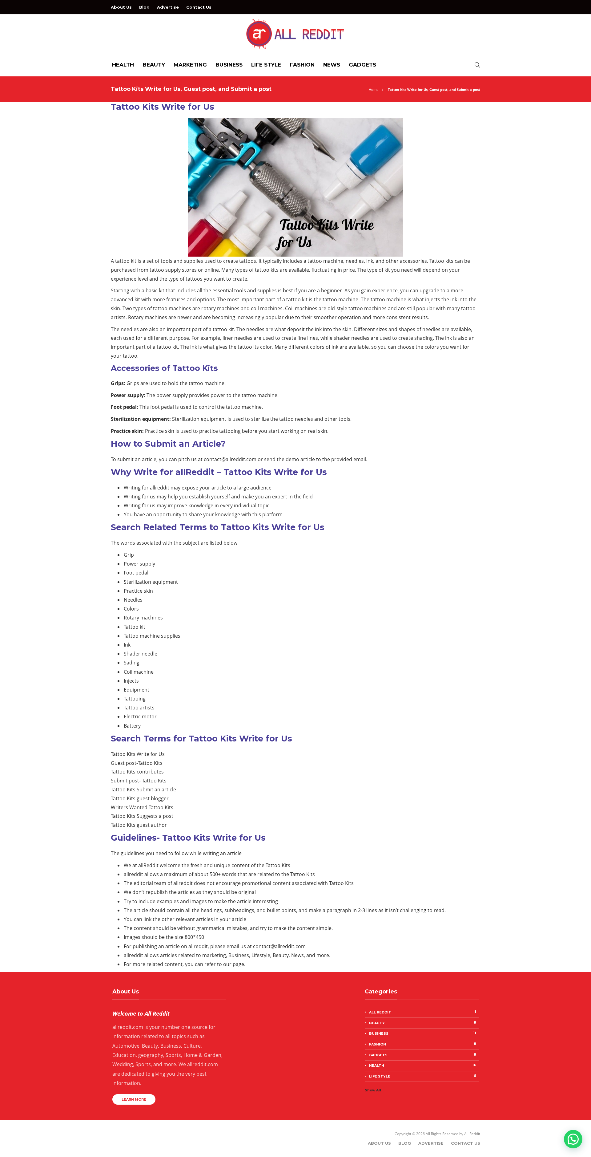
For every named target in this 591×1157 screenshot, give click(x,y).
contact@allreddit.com (230, 459)
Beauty (154, 65)
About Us (121, 7)
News (331, 65)
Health (123, 65)
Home (373, 89)
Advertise (168, 7)
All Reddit (422, 1011)
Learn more (134, 1099)
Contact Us (198, 7)
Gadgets (362, 65)
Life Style (266, 65)
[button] (573, 1139)
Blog (144, 7)
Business (229, 65)
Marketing (190, 65)
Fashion (302, 65)
